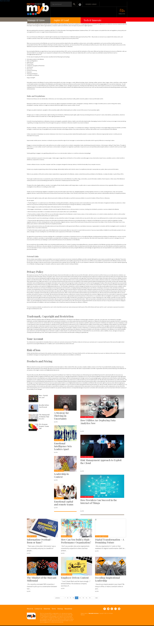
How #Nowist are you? (43, 396)
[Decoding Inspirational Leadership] (110, 566)
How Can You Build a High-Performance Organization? (76, 541)
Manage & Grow (36, 20)
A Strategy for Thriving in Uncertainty (61, 415)
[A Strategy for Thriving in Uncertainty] (65, 403)
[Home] (38, 8)
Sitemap (60, 608)
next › (96, 598)
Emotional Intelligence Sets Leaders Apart (63, 446)
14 (86, 598)
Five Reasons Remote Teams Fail (44, 426)
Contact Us (38, 608)
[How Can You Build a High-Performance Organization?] (76, 528)
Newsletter (68, 608)
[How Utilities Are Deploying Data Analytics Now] (102, 406)
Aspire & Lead (61, 20)
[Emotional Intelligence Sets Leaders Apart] (65, 433)
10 (73, 598)
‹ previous (57, 598)
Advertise (47, 608)
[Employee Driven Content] (76, 566)
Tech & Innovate (92, 20)
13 (83, 598)
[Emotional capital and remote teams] (65, 491)
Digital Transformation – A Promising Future (109, 541)
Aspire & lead (59, 410)
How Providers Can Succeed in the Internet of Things (98, 501)
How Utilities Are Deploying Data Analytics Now (98, 422)
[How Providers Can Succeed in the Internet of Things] (102, 486)
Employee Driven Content (75, 577)
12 (80, 598)
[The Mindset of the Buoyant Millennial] (42, 566)
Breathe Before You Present (44, 406)
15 (89, 598)
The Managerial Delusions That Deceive (44, 417)
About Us (30, 608)
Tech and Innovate (87, 417)
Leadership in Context (61, 475)
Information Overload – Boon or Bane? (39, 541)
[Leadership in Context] (65, 464)
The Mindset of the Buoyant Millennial (41, 579)
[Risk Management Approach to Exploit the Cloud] (102, 446)
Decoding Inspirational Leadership (107, 579)
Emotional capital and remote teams (63, 503)
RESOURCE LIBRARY (91, 4)
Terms (54, 608)
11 (76, 598)
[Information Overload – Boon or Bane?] (42, 528)
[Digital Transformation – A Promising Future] (110, 528)
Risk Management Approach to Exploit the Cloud (101, 462)
